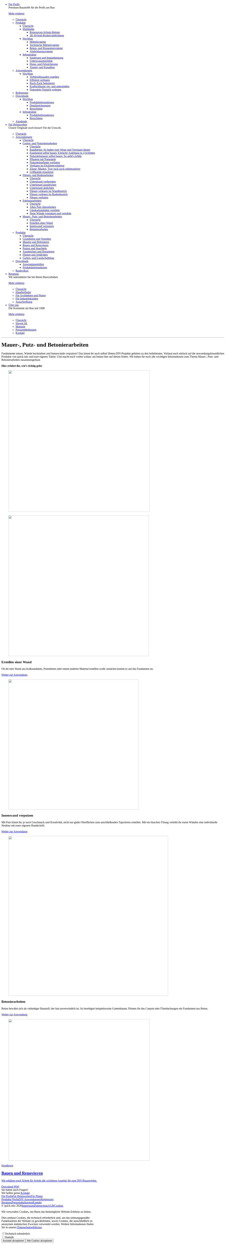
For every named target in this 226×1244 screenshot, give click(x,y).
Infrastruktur (29, 54)
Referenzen (22, 92)
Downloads (22, 95)
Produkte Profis (10, 1199)
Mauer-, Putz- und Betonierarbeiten (42, 216)
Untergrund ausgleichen (43, 184)
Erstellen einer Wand (41, 222)
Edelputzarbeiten (32, 200)
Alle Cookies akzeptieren (39, 1240)
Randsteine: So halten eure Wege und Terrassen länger (60, 149)
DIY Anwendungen (30, 1199)
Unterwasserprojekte (41, 60)
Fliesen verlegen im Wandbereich (48, 191)
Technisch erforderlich (17, 1233)
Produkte (21, 22)
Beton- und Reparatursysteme (46, 48)
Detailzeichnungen (40, 105)
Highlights (28, 29)
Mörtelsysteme (38, 41)
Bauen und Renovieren (35, 245)
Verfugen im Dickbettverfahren (47, 165)
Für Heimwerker (17, 124)
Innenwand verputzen (42, 226)
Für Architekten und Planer (31, 295)
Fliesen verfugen (39, 197)
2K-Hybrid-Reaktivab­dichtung (47, 35)
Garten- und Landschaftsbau (38, 257)
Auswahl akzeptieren (13, 1240)
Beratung (13, 273)
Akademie (21, 121)
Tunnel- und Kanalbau (42, 67)
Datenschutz (41, 1205)
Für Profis (14, 4)
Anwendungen (24, 70)
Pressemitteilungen (26, 329)
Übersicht (21, 19)
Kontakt (20, 332)
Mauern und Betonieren (36, 242)
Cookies (58, 1205)
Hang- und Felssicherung (44, 64)
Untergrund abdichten (42, 187)
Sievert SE (21, 323)
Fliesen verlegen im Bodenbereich (49, 194)
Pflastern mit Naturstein (43, 159)
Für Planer (37, 1196)
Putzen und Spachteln (35, 248)
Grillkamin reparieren (41, 171)
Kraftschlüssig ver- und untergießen (49, 86)
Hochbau (28, 38)
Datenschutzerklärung (29, 1227)
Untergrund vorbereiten (43, 181)
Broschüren (36, 108)
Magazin (20, 326)
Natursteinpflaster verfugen (45, 162)
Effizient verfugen (40, 80)
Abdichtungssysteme (41, 51)
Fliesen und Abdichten (35, 254)
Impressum (28, 1205)
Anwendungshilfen (33, 264)
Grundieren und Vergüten (37, 238)
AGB (51, 1205)
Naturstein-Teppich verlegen (45, 89)
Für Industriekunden (27, 298)
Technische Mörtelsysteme (44, 45)
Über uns (13, 304)
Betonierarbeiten (39, 229)
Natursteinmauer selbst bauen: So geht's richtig (56, 156)
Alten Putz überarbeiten (43, 207)
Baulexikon (22, 270)
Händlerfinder (23, 292)
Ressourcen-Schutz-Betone (45, 32)
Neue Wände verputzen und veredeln (50, 213)
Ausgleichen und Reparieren (38, 251)
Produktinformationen (42, 102)
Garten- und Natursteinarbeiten (40, 143)
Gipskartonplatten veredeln (45, 210)
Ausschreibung (24, 301)
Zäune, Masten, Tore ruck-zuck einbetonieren (55, 168)
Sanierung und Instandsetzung (46, 57)
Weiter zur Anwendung (14, 674)
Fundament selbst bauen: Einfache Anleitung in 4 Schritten (62, 152)
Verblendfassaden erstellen (44, 76)
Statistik (9, 1237)
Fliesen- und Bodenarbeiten (38, 175)
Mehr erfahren (16, 13)
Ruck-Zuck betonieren (42, 83)
